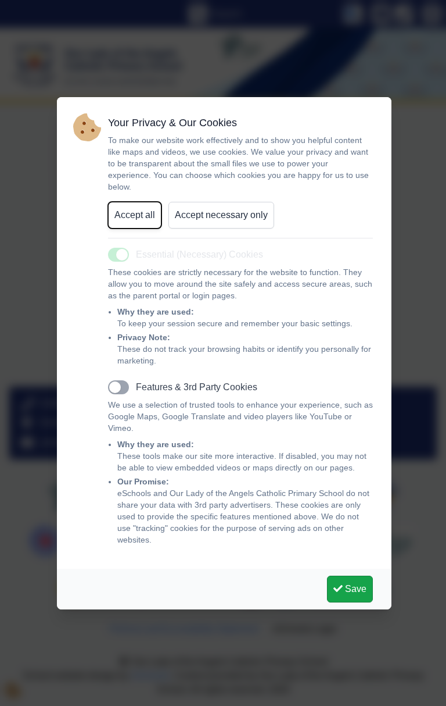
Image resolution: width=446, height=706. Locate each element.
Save (354, 589)
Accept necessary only (221, 215)
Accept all (134, 215)
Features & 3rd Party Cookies (196, 387)
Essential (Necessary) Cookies (199, 254)
